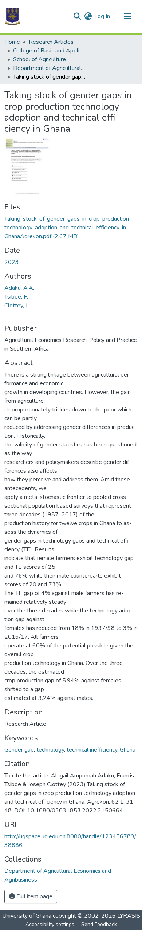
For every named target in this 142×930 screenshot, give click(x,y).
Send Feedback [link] (99, 924)
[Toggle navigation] (127, 16)
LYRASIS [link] (128, 916)
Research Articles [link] (51, 42)
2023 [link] (11, 262)
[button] (12, 16)
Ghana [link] (127, 750)
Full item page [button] (33, 896)
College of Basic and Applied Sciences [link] (49, 51)
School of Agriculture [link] (39, 59)
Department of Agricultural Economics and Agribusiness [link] (49, 68)
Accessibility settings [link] (49, 924)
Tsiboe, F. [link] (16, 297)
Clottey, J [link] (15, 306)
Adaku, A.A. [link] (19, 288)
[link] (71, 227)
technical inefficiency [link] (92, 750)
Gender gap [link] (19, 750)
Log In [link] (102, 16)
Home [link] (12, 42)
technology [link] (50, 750)
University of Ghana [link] (26, 916)
